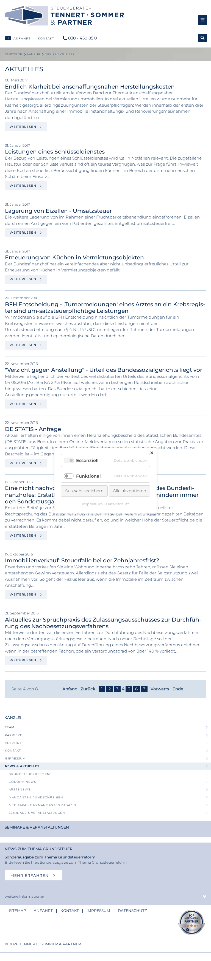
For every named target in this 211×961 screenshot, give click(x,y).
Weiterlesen (23, 127)
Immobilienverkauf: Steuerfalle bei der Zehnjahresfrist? (82, 560)
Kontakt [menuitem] (69, 910)
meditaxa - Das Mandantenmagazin (42, 805)
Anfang (69, 688)
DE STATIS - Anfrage (33, 429)
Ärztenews (19, 789)
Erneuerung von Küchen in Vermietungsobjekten (74, 257)
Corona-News (22, 782)
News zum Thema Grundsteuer (39, 849)
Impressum (15, 758)
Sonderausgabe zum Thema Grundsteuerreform (50, 857)
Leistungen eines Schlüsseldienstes (55, 151)
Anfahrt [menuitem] (43, 910)
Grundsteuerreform (29, 774)
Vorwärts (160, 688)
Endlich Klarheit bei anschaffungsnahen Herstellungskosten (90, 86)
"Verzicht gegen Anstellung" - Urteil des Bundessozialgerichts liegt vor (103, 369)
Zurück (87, 688)
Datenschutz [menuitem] (132, 910)
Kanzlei (33, 54)
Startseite (13, 54)
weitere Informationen (25, 896)
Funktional (88, 476)
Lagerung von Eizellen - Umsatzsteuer (58, 210)
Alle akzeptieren (129, 490)
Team (9, 727)
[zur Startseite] (97, 15)
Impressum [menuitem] (98, 910)
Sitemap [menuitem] (17, 910)
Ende (178, 688)
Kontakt (46, 38)
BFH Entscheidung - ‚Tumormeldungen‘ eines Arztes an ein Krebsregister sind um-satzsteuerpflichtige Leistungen (105, 307)
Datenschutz (117, 503)
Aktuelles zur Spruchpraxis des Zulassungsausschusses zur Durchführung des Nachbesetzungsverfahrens (103, 623)
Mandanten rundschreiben (36, 797)
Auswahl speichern (84, 490)
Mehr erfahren (30, 875)
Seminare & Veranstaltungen (37, 813)
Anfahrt (21, 38)
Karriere (13, 735)
